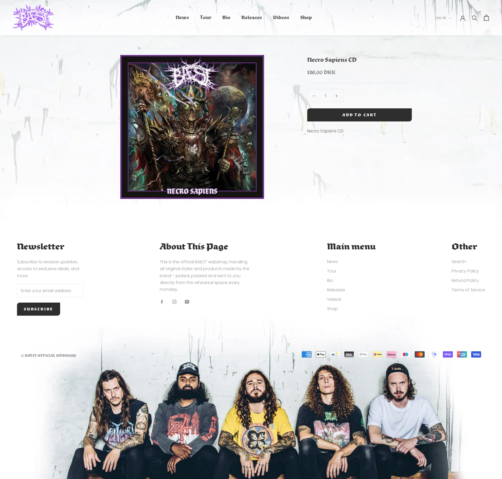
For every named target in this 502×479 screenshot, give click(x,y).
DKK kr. (441, 17)
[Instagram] (174, 301)
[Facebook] (162, 301)
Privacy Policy (465, 271)
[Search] (474, 17)
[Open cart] (486, 18)
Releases (251, 18)
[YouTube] (187, 301)
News (182, 18)
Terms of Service (468, 290)
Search (459, 262)
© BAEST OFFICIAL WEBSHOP (48, 355)
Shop (306, 18)
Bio (226, 18)
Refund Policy (465, 280)
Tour (205, 18)
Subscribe (38, 309)
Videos (281, 18)
